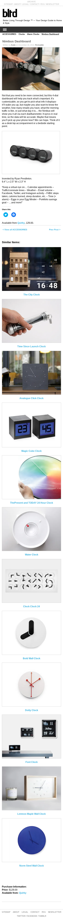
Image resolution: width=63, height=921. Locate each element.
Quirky (21, 223)
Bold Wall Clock (31, 658)
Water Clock (31, 554)
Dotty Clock (31, 710)
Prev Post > (54, 229)
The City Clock (31, 294)
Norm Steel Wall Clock (31, 865)
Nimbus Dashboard (50, 34)
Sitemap (8, 4)
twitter (21, 916)
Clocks (22, 34)
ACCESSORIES (9, 34)
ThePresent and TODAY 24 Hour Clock (31, 503)
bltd (9, 13)
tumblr (42, 916)
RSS (42, 4)
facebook (32, 916)
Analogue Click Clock (31, 398)
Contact (34, 4)
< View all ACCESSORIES (15, 229)
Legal (25, 4)
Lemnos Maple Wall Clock (31, 814)
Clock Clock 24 (31, 606)
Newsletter (52, 4)
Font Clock (31, 762)
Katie (13, 45)
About (17, 4)
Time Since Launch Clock (31, 346)
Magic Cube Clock (31, 451)
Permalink (39, 45)
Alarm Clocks (33, 34)
